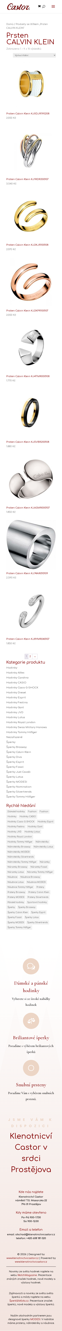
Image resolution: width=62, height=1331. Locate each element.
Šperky (10, 742)
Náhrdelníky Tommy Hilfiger (22, 862)
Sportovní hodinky (37, 902)
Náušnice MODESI (36, 882)
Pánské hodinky (16, 902)
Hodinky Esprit (16, 697)
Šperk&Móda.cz (19, 1301)
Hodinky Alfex (15, 672)
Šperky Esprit (15, 762)
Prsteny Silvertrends (38, 897)
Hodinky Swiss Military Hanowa (26, 727)
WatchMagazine (27, 1275)
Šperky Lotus (14, 777)
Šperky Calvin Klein (18, 752)
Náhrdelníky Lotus (43, 847)
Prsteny (40, 887)
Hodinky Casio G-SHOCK (22, 687)
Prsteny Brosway (16, 892)
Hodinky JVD (14, 712)
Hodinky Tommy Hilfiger (21, 732)
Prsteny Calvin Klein (38, 892)
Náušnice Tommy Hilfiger (20, 887)
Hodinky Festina (17, 702)
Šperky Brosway (16, 747)
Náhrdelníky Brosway (19, 847)
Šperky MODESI (16, 781)
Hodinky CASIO (16, 682)
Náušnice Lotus (16, 882)
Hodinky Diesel (16, 692)
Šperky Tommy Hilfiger (20, 796)
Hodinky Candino (17, 677)
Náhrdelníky (42, 842)
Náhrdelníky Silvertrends (21, 857)
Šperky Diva (14, 757)
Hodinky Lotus (15, 717)
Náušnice (12, 877)
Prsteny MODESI (16, 897)
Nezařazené (14, 737)
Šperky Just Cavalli (18, 772)
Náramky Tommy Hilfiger (40, 872)
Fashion (32, 811)
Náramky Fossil (39, 867)
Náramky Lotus (16, 872)
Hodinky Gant (15, 707)
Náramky (45, 862)
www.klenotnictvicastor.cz (22, 1258)
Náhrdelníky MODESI (19, 852)
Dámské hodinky (16, 811)
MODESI (35, 1319)
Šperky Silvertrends (19, 791)
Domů (9, 24)
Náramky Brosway (17, 867)
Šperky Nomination (18, 786)
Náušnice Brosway (30, 877)
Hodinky (11, 667)
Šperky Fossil (14, 767)
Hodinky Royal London (20, 722)
